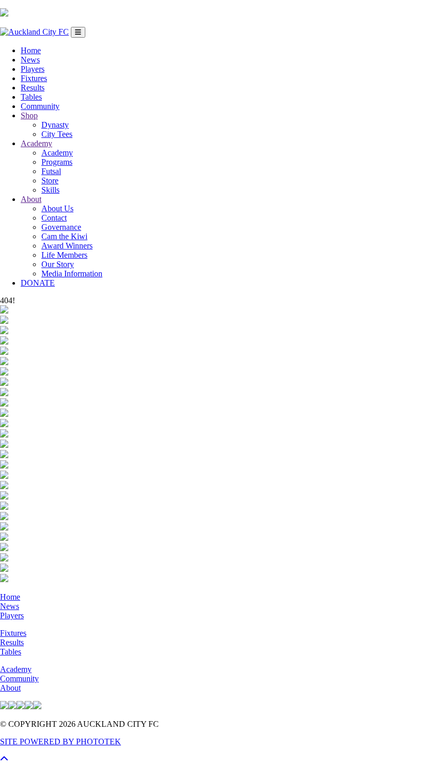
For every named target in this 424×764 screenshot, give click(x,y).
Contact (54, 217)
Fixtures (34, 78)
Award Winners (67, 245)
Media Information (71, 273)
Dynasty (55, 124)
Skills (50, 189)
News (30, 59)
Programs (56, 162)
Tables (31, 96)
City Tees (56, 134)
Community (40, 106)
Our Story (57, 264)
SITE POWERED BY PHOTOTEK (60, 741)
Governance (61, 227)
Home (31, 50)
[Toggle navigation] (78, 32)
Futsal (51, 171)
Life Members (64, 255)
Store (49, 180)
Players (32, 69)
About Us (57, 208)
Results (32, 87)
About (31, 199)
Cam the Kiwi (64, 236)
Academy (36, 143)
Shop (29, 115)
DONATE (38, 282)
